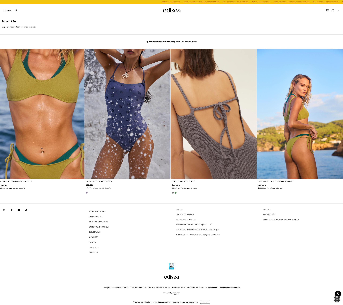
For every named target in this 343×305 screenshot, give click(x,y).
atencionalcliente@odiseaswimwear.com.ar (281, 219)
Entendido (205, 302)
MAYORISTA (93, 237)
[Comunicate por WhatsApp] (338, 294)
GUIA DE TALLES (95, 232)
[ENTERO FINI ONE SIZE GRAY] (173, 193)
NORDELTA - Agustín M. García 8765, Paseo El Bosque (197, 229)
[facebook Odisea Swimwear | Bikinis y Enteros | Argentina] (11, 210)
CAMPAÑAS (93, 252)
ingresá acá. (213, 288)
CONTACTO (93, 247)
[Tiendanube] (171, 294)
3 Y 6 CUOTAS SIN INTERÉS (109, 2)
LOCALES (92, 242)
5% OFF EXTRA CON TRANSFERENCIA (174, 2)
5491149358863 (269, 214)
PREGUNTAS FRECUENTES (98, 222)
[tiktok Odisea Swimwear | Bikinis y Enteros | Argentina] (26, 210)
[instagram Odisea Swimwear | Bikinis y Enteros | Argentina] (4, 210)
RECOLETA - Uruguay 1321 (186, 219)
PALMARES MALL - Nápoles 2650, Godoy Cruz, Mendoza (198, 235)
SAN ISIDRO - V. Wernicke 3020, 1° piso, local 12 (194, 224)
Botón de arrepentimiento (230, 288)
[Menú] (7, 10)
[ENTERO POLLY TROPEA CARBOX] (87, 193)
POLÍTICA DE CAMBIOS (97, 211)
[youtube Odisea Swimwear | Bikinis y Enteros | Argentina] (19, 210)
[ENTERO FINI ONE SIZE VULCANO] (176, 193)
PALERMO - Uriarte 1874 (185, 214)
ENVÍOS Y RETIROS (96, 217)
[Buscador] (15, 10)
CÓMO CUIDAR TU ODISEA (99, 227)
